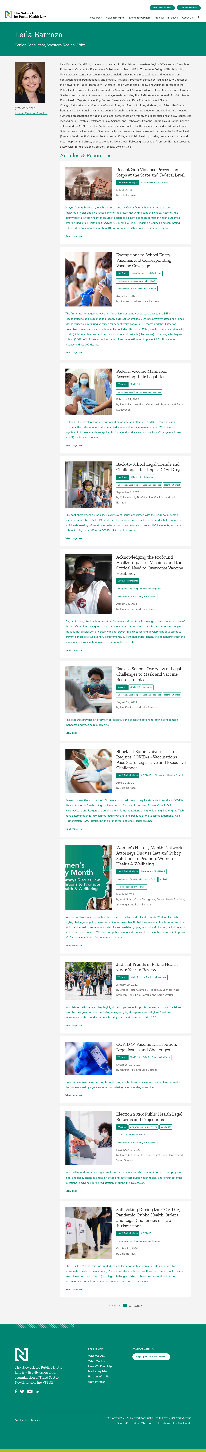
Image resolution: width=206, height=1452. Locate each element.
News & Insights (115, 17)
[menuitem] (162, 7)
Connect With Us (189, 7)
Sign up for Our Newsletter (151, 1356)
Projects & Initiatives (166, 17)
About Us (187, 17)
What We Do (96, 1361)
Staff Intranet (96, 1381)
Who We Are (96, 1356)
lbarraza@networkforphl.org (32, 113)
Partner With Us (98, 1376)
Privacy (35, 1420)
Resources (96, 17)
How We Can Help (162, 7)
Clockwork (184, 1423)
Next (139, 1305)
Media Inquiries (98, 1371)
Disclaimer (21, 1420)
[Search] (198, 18)
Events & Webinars (139, 17)
